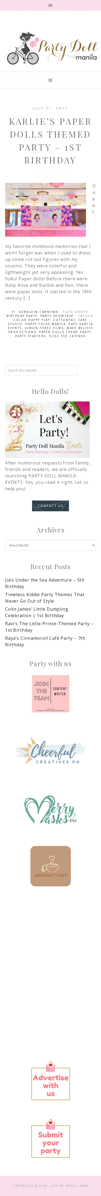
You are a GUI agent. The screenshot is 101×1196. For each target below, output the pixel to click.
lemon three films (44, 328)
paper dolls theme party (65, 332)
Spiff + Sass (77, 1186)
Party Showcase (57, 316)
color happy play (31, 320)
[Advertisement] (50, 954)
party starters (30, 336)
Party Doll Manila (52, 48)
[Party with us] (50, 694)
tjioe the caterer (67, 336)
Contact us (50, 505)
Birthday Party (21, 316)
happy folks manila (45, 324)
